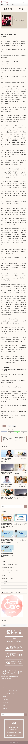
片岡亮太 (14, 426)
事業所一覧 (5, 584)
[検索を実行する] (25, 506)
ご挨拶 (4, 575)
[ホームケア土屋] (4, 2)
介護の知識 (5, 700)
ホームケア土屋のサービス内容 (10, 564)
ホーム (4, 561)
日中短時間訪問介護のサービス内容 (10, 570)
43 (8, 680)
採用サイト (5, 709)
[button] (4, 432)
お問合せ (5, 587)
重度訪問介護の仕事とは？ (9, 567)
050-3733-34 (5, 680)
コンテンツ (5, 703)
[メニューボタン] (26, 2)
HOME (4, 688)
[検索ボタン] (22, 2)
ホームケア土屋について (8, 573)
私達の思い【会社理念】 (8, 578)
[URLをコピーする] (24, 432)
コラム (4, 426)
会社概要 (5, 581)
